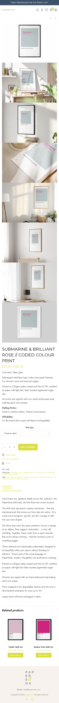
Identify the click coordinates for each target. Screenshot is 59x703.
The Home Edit (49, 472)
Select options (15, 655)
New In (31, 472)
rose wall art (10, 479)
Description (7, 486)
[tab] (29, 487)
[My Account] (42, 10)
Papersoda (29, 694)
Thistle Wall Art (15, 647)
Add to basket (28, 447)
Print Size (29, 427)
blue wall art (11, 477)
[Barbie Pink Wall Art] (43, 629)
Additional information (12, 491)
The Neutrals (6, 474)
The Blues (39, 472)
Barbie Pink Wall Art (43, 647)
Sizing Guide (10, 455)
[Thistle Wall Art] (15, 629)
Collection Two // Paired (19, 472)
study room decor (22, 479)
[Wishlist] (46, 10)
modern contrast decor (24, 477)
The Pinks (15, 474)
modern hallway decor (41, 477)
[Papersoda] (8, 10)
